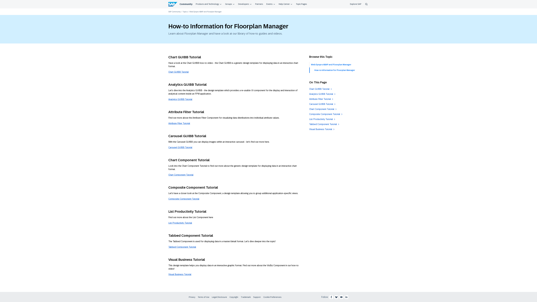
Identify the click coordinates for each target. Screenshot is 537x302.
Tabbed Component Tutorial (182, 247)
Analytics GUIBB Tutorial (180, 99)
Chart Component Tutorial (180, 175)
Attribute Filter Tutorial (179, 123)
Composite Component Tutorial (183, 199)
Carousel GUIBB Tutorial (180, 147)
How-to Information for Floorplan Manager (334, 70)
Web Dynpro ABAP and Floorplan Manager (331, 64)
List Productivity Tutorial (180, 223)
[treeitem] (339, 70)
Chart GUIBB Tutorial (178, 72)
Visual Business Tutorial (179, 274)
